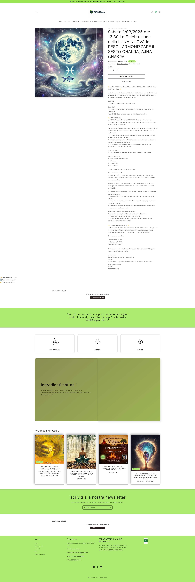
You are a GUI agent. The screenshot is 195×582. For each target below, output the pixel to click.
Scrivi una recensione (97, 297)
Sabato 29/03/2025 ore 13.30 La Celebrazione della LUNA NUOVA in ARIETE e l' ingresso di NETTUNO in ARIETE (146, 476)
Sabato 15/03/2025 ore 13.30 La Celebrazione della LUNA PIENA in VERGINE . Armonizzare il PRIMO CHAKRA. (81, 474)
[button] (36, 12)
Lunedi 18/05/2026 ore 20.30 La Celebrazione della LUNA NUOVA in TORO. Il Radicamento (113, 468)
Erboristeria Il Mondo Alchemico (99, 577)
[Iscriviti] (110, 507)
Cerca (36, 543)
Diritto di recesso (40, 554)
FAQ (36, 551)
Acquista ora (126, 81)
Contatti (37, 549)
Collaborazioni (39, 546)
